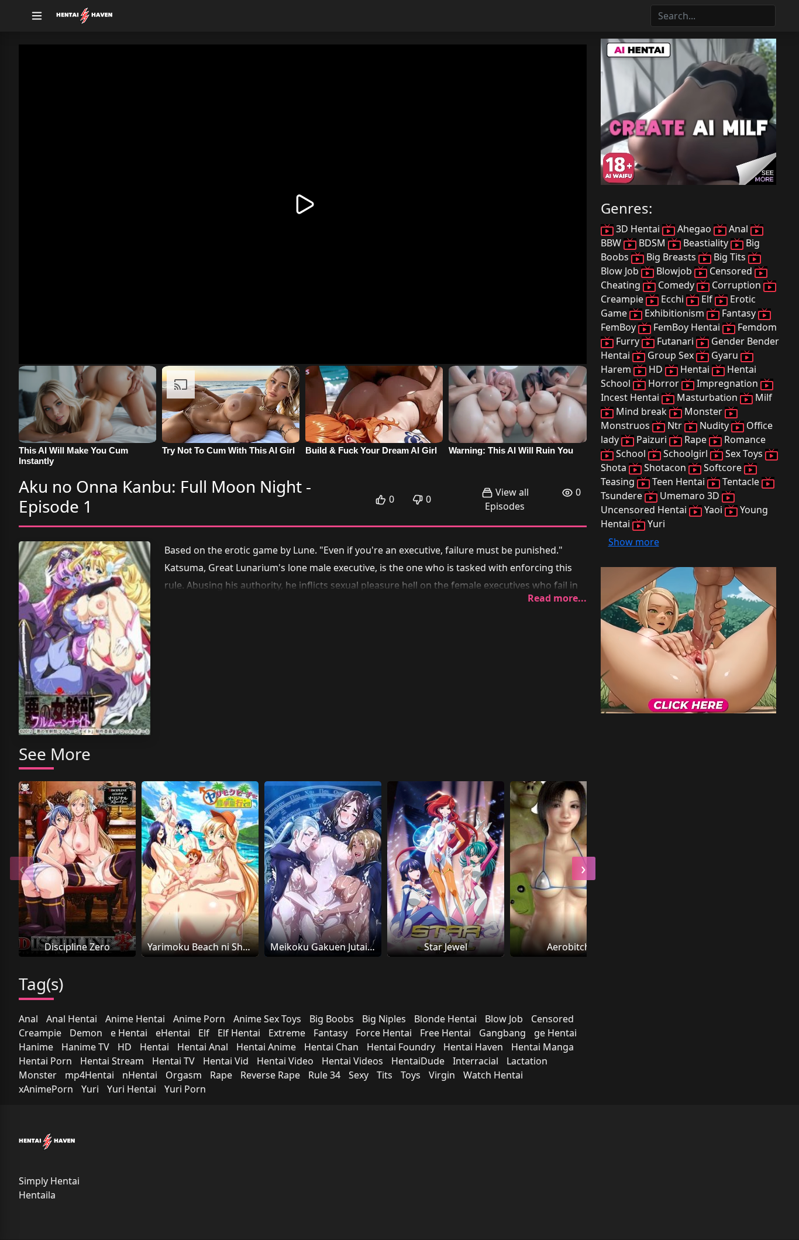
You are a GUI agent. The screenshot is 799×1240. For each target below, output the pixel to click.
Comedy (676, 285)
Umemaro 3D (689, 495)
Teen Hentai (678, 481)
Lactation (527, 1060)
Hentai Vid (226, 1060)
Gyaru (725, 355)
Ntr (674, 425)
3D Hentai (638, 228)
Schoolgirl (685, 453)
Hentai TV (173, 1060)
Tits (384, 1075)
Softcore (722, 467)
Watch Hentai (493, 1075)
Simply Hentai (49, 1180)
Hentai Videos (352, 1060)
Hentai (154, 1046)
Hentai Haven (473, 1046)
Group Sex (670, 355)
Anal (28, 1018)
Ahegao (694, 228)
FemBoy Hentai (686, 327)
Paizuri (651, 439)
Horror (663, 383)
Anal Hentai (71, 1018)
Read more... (557, 598)
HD (125, 1046)
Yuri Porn (185, 1089)
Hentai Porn (45, 1060)
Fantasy (330, 1032)
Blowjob (674, 271)
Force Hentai (384, 1032)
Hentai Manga (542, 1046)
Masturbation (707, 397)
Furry (628, 341)
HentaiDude (418, 1060)
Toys (411, 1075)
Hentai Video (285, 1060)
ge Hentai (555, 1032)
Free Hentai (445, 1032)
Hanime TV (85, 1046)
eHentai (173, 1032)
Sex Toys (744, 453)
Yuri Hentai (131, 1089)
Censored (552, 1018)
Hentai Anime (266, 1046)
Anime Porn (199, 1018)
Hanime (36, 1046)
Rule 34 (324, 1075)
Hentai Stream (112, 1060)
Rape (221, 1075)
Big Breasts (671, 256)
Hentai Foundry (401, 1046)
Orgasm (184, 1075)
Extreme (286, 1032)
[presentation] (21, 868)
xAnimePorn (46, 1089)
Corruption (736, 285)
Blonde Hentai (445, 1018)
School (631, 453)
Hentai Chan (331, 1046)
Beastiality (706, 242)
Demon (86, 1032)
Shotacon (665, 467)
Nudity (714, 425)
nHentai (139, 1075)
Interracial (475, 1060)
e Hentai (129, 1032)
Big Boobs (331, 1018)
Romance (744, 439)
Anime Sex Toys (267, 1018)
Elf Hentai (239, 1032)
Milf (762, 397)
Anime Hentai (135, 1018)
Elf (203, 1032)
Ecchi (672, 299)
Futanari (675, 341)
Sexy (358, 1075)
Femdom (756, 327)
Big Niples (384, 1018)
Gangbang (502, 1032)
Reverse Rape (270, 1075)
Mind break (641, 411)
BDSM (652, 242)
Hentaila (37, 1195)
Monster (38, 1075)
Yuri (90, 1089)
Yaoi (713, 509)
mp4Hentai (89, 1075)
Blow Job (504, 1018)
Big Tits (729, 256)
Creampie (40, 1032)
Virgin (442, 1075)
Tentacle (741, 481)
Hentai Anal (202, 1046)
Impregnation (727, 383)
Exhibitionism (674, 313)
